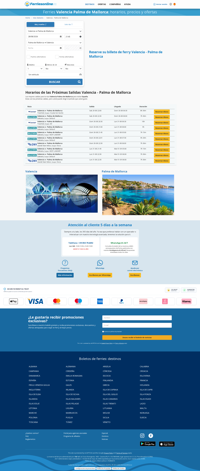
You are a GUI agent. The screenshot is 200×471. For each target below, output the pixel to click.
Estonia (70, 380)
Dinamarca (34, 375)
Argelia (107, 366)
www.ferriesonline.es (40, 4)
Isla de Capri (146, 389)
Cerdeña (70, 371)
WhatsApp (100, 268)
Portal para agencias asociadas (75, 433)
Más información (65, 275)
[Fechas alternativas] (57, 57)
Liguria (69, 408)
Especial (105, 433)
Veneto (106, 422)
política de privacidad (116, 331)
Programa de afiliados (72, 436)
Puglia (69, 417)
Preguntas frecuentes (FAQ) (65, 269)
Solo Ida (68, 24)
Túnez (69, 422)
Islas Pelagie (72, 403)
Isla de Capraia (110, 389)
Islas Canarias (110, 399)
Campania (34, 371)
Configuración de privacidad (85, 468)
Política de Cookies (119, 468)
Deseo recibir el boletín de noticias (137, 337)
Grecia (106, 385)
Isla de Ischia (72, 394)
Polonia (33, 417)
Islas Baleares (73, 399)
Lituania (107, 408)
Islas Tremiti (109, 403)
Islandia (33, 399)
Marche (33, 413)
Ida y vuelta (40, 24)
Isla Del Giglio (110, 394)
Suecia (143, 417)
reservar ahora (161, 112)
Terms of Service (119, 343)
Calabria (144, 366)
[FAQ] (65, 264)
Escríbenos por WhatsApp (100, 275)
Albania (33, 366)
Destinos (105, 436)
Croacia (144, 371)
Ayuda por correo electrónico (135, 269)
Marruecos (71, 413)
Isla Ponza (145, 394)
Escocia (107, 375)
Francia (144, 380)
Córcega (107, 371)
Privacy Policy (108, 453)
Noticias (105, 439)
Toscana (33, 422)
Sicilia (106, 417)
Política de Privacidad (103, 468)
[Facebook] (150, 435)
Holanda (144, 385)
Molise (106, 413)
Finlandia (108, 380)
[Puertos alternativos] (28, 57)
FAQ (27, 436)
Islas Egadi (145, 399)
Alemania (71, 366)
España (32, 380)
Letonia (33, 408)
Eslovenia (145, 375)
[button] (127, 4)
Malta (143, 408)
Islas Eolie (34, 403)
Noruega (144, 413)
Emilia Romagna (74, 375)
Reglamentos (30, 439)
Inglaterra (35, 389)
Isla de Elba (35, 394)
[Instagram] (143, 435)
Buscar (54, 82)
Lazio (142, 403)
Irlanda (70, 389)
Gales (69, 385)
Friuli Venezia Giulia (39, 385)
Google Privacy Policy (107, 343)
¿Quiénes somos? (32, 433)
